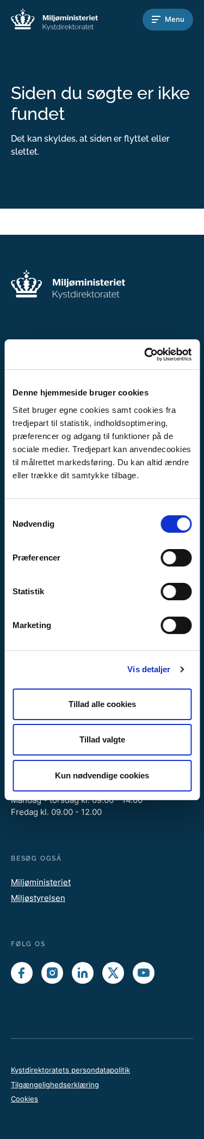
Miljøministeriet (41, 882)
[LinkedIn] (83, 973)
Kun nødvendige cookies (102, 775)
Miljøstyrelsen (38, 898)
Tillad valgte (102, 739)
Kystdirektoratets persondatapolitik (70, 1069)
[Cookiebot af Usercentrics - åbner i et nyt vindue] (145, 355)
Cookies (24, 1098)
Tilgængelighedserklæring (55, 1084)
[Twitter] (113, 973)
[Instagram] (52, 973)
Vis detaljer (148, 669)
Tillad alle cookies (102, 704)
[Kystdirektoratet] (54, 19)
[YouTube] (143, 973)
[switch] (175, 558)
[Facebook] (22, 973)
